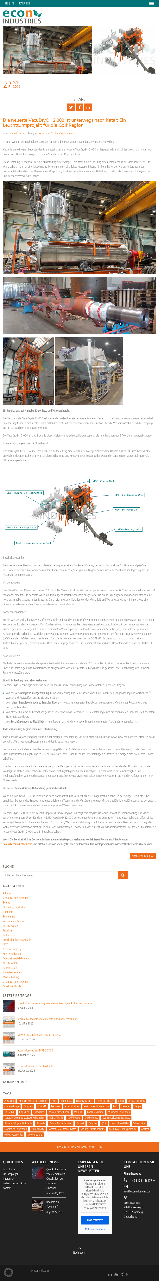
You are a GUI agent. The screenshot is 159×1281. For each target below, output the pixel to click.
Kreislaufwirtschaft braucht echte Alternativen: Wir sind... (48, 1019)
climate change (11, 1106)
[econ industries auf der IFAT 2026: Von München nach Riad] (9, 1069)
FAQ (115, 1106)
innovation (39, 1112)
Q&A (103, 1123)
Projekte (7, 930)
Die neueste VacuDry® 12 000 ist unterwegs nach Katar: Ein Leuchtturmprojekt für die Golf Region (64, 122)
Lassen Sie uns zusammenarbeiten (79, 1147)
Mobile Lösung (11, 977)
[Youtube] (116, 1274)
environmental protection (96, 1106)
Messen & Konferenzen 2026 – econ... (39, 1035)
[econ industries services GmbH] (22, 16)
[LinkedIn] (110, 1274)
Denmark (55, 1106)
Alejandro (9, 1101)
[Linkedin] (88, 107)
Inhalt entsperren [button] (95, 1220)
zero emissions (35, 1134)
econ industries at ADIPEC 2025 (35, 1050)
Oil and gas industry (63, 133)
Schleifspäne (139, 1123)
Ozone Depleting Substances (116, 1117)
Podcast (80, 1123)
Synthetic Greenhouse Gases (62, 1129)
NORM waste (10, 926)
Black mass (66, 1101)
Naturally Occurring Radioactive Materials (24, 1117)
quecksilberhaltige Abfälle (17, 940)
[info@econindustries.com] (128, 1274)
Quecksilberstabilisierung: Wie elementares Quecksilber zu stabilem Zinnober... (60, 1178)
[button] (8, 1272)
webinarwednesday (13, 1134)
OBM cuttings (91, 1117)
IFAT (5, 944)
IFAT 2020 (9, 1112)
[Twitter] (71, 107)
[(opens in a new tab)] (37, 1205)
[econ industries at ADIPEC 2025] (9, 1053)
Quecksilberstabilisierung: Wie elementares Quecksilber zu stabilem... (55, 1003)
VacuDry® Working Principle (123, 1129)
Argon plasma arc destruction (33, 1101)
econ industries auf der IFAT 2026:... (37, 1066)
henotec (126, 1106)
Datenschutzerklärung (15, 1183)
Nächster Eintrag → (143, 856)
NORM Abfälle (11, 963)
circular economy (136, 1101)
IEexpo (137, 1106)
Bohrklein (8, 912)
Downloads (9, 1169)
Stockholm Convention (15, 1129)
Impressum (9, 1178)
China (121, 1101)
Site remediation (12, 954)
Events (6, 902)
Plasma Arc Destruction (60, 1123)
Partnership (9, 935)
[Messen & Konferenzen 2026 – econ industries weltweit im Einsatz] (9, 1037)
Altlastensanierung (13, 972)
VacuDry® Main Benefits (93, 1129)
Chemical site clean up (15, 898)
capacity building (84, 1101)
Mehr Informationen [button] (95, 1229)
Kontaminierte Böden (59, 1112)
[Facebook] (79, 107)
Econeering (9, 916)
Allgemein (44, 133)
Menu (150, 3)
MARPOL (78, 1112)
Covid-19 (42, 1106)
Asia (54, 1101)
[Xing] (122, 1274)
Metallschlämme (95, 1112)
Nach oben (79, 1252)
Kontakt (7, 1188)
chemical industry (105, 1101)
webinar (145, 1129)
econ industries (16, 133)
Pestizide (40, 1123)
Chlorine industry (12, 949)
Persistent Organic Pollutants (18, 1123)
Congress (28, 1106)
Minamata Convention (119, 1112)
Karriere (24, 3)
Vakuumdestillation (13, 921)
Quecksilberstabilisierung (16, 958)
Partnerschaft (10, 968)
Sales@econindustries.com (17, 844)
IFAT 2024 (24, 1112)
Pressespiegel (10, 1174)
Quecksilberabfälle (120, 1123)
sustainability (37, 1129)
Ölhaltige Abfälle (12, 986)
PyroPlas (93, 1123)
